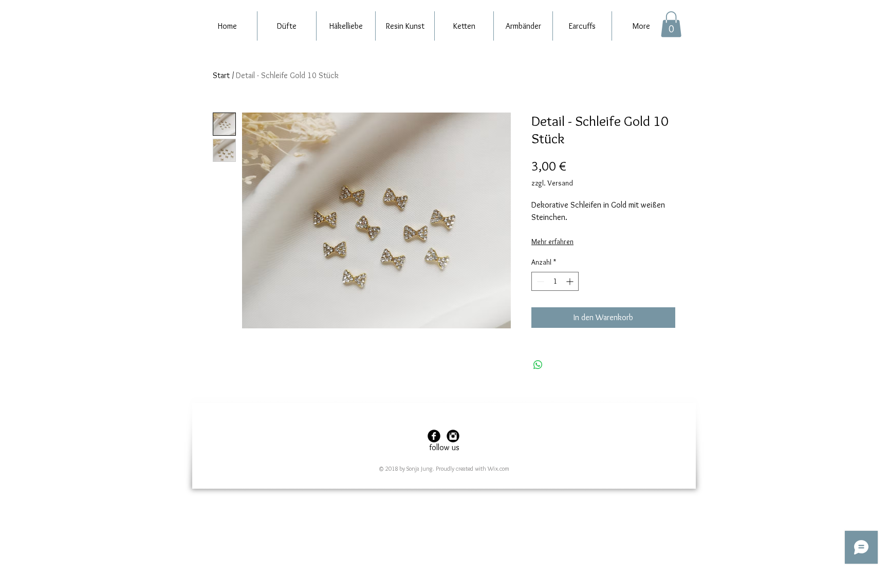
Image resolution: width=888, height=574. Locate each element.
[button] (671, 24)
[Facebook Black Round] (434, 436)
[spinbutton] (555, 281)
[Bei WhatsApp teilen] (538, 365)
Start (221, 75)
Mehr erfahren (552, 241)
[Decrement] (539, 281)
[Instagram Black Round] (453, 436)
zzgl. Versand (552, 183)
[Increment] (570, 281)
